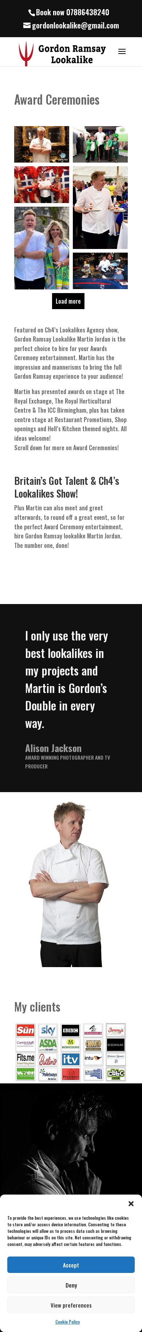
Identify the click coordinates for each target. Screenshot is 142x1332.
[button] (131, 1203)
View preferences (71, 1305)
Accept (71, 1265)
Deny (71, 1285)
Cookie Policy (67, 1322)
